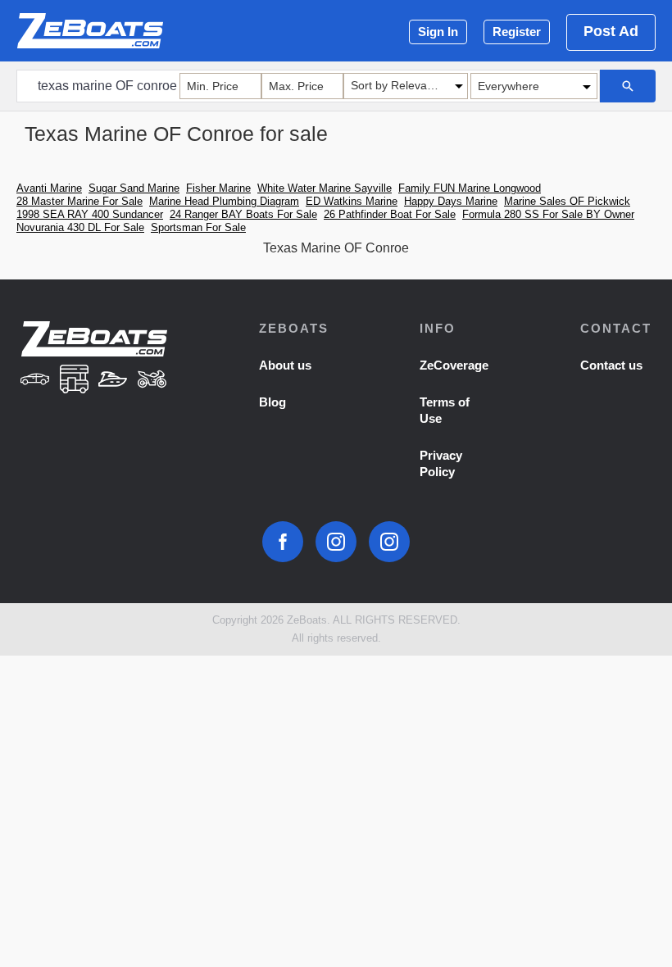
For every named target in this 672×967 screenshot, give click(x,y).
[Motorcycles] (152, 381)
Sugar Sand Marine (134, 188)
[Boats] (113, 381)
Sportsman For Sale (198, 227)
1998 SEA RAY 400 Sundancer (89, 214)
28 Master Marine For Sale (79, 201)
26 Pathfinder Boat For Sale (390, 214)
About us (285, 365)
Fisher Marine (218, 188)
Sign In (438, 32)
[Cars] (35, 381)
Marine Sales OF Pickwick (567, 201)
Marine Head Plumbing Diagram (224, 201)
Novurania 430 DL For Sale (80, 227)
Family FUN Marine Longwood (469, 188)
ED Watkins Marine (351, 201)
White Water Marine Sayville (324, 188)
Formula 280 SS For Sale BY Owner (548, 214)
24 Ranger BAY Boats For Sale (243, 214)
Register (517, 32)
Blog (272, 402)
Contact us (611, 365)
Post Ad (610, 31)
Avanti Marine (49, 188)
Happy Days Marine (450, 201)
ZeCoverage (454, 365)
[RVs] (73, 381)
